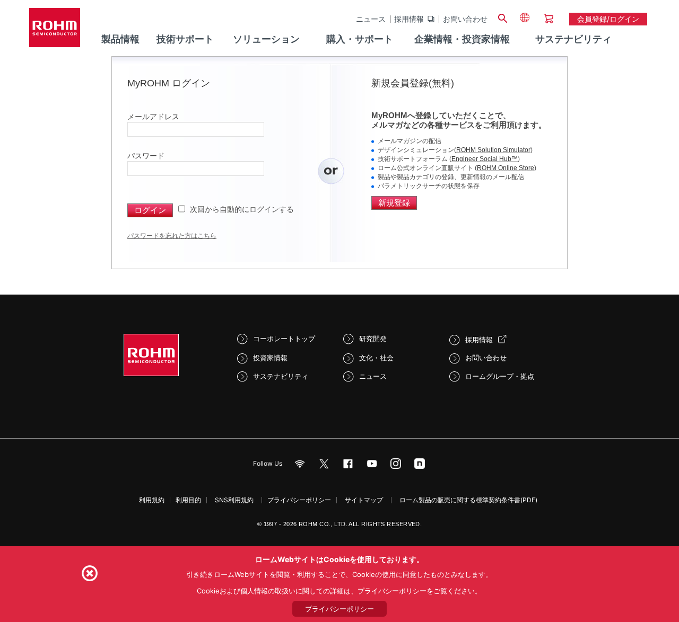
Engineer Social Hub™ (484, 159)
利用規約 (151, 500)
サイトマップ (364, 500)
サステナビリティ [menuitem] (573, 39)
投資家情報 (270, 357)
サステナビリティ (280, 376)
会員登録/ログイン (608, 18)
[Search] (502, 16)
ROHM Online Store (505, 168)
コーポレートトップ (284, 338)
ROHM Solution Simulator (493, 150)
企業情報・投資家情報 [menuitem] (462, 39)
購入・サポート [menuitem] (359, 39)
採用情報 (409, 19)
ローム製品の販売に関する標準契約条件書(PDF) (468, 500)
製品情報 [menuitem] (120, 39)
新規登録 (394, 202)
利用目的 (188, 500)
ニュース (371, 19)
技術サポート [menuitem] (185, 39)
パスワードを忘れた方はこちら (171, 235)
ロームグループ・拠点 (499, 376)
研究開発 (373, 338)
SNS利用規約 (234, 500)
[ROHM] (54, 31)
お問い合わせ (465, 19)
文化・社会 (376, 357)
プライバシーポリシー (299, 500)
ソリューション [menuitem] (266, 39)
